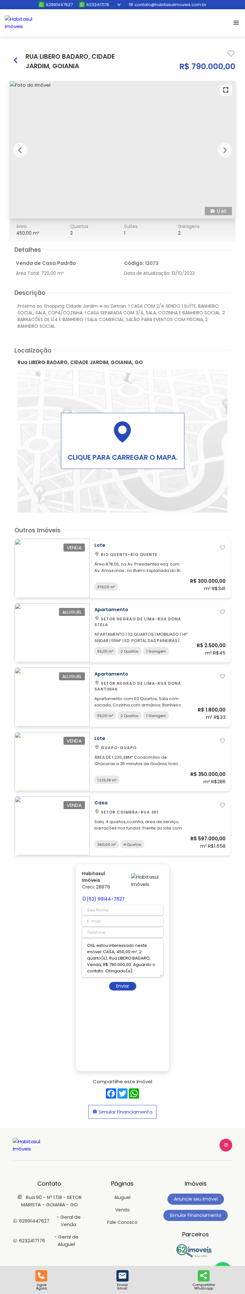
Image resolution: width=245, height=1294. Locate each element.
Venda (122, 1210)
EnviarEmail (122, 1286)
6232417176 (97, 5)
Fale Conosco (122, 1222)
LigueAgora (41, 1286)
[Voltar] (16, 61)
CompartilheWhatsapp (203, 1286)
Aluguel (122, 1197)
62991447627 (59, 5)
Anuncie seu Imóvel (196, 1199)
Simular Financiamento (124, 1111)
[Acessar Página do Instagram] (225, 1145)
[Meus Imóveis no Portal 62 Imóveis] (195, 1256)
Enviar (122, 986)
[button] (20, 150)
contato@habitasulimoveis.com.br (170, 5)
